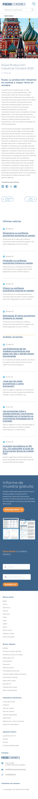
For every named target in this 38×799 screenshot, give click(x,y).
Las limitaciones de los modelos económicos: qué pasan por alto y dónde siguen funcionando (18, 352)
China (5, 604)
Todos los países (8, 637)
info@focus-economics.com (15, 769)
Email (5, 572)
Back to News (9, 16)
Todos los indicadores (10, 724)
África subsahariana (10, 690)
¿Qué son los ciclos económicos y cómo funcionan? (13, 383)
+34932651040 (10, 774)
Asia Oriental (7, 661)
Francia (5, 611)
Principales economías (11, 671)
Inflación (6, 705)
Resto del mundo (9, 681)
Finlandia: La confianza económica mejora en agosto (18, 261)
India (4, 617)
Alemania (6, 614)
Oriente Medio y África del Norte (14, 674)
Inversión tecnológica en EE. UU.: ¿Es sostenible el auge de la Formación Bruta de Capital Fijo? (18, 450)
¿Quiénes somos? (9, 736)
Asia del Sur (7, 684)
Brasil (5, 601)
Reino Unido (7, 630)
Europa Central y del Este (12, 651)
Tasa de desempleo (10, 715)
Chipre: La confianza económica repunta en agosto (18, 289)
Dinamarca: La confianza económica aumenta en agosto (19, 234)
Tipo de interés (8, 708)
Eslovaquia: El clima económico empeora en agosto (19, 317)
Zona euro (6, 607)
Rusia (5, 627)
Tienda (5, 739)
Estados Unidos (8, 633)
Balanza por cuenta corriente (13, 721)
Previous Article (8, 199)
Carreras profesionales (11, 745)
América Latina (8, 668)
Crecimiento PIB (9, 702)
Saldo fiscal (7, 718)
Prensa (5, 742)
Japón (5, 624)
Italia (4, 620)
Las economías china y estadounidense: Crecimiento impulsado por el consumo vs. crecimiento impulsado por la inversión (18, 416)
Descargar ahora (12, 510)
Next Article (30, 199)
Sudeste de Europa (10, 687)
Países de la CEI (8, 658)
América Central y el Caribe (13, 655)
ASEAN (5, 648)
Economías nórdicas (10, 677)
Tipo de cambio (8, 711)
